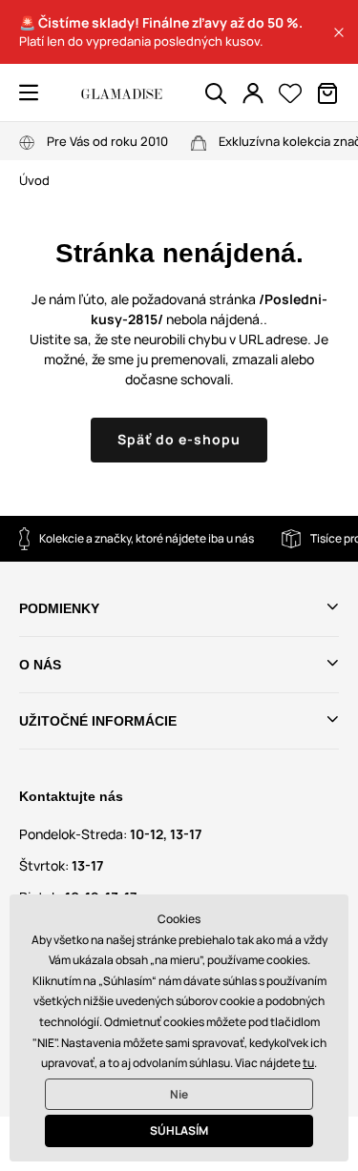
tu (308, 1063)
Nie (179, 1094)
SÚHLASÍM (179, 1130)
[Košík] (327, 93)
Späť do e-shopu (179, 439)
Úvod (34, 180)
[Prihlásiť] (253, 93)
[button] (338, 32)
